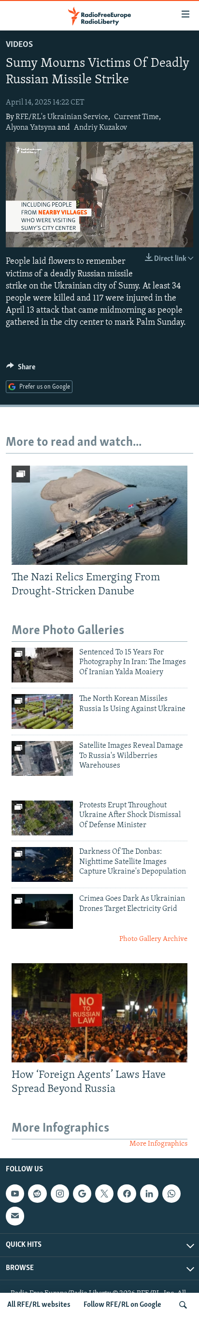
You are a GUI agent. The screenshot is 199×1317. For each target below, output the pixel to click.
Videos (19, 45)
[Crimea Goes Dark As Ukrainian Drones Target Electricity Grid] (42, 911)
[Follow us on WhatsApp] (171, 1193)
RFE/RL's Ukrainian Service (61, 117)
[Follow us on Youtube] (15, 1193)
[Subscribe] (15, 1216)
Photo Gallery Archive (153, 939)
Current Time (136, 117)
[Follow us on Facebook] (126, 1193)
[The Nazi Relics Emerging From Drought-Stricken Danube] (99, 515)
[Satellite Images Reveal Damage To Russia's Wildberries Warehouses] (42, 758)
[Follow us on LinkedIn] (149, 1193)
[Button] (20, 369)
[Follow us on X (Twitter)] (104, 1193)
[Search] (183, 1305)
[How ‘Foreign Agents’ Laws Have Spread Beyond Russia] (99, 1012)
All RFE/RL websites (39, 1305)
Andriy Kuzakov (100, 128)
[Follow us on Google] (82, 1193)
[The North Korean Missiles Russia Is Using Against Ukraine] (42, 711)
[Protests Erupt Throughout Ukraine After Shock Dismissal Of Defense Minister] (42, 818)
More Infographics (158, 1144)
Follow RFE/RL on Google (122, 1305)
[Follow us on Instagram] (60, 1193)
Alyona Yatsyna (31, 128)
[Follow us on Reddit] (37, 1193)
